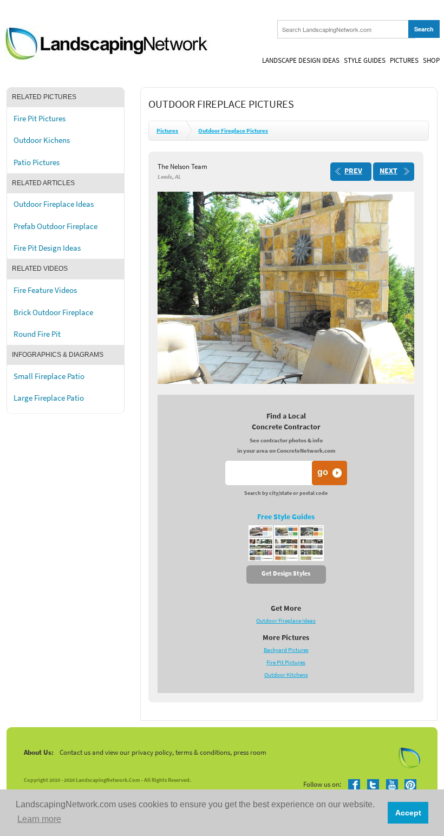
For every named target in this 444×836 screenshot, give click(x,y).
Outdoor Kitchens (286, 675)
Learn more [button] (39, 819)
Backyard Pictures (286, 650)
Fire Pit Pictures (40, 118)
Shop (431, 60)
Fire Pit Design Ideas (47, 248)
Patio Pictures (37, 162)
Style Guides (365, 60)
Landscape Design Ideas (300, 60)
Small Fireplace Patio (49, 376)
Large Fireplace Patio (49, 398)
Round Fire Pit (37, 334)
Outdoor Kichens (42, 140)
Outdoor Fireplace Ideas (54, 204)
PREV (353, 171)
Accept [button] (408, 812)
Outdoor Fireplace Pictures (233, 131)
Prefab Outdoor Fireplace (55, 226)
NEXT (388, 171)
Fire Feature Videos (45, 290)
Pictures (404, 60)
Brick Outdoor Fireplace (53, 312)
